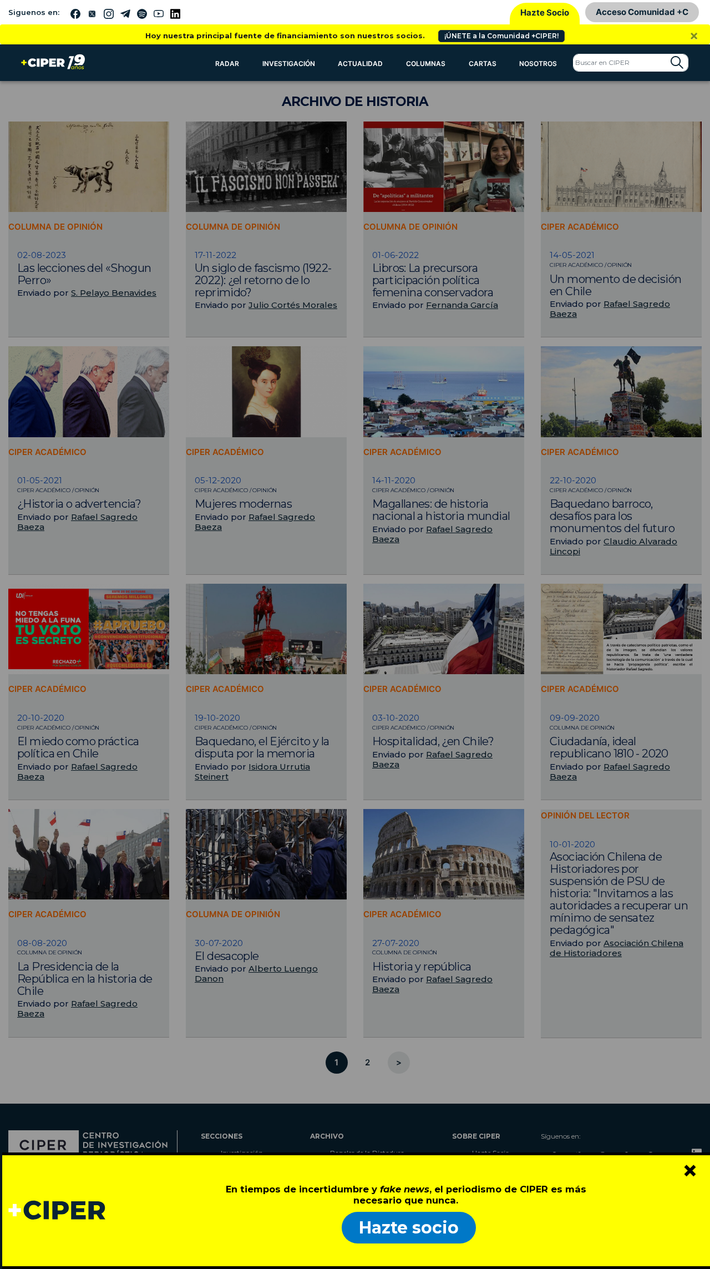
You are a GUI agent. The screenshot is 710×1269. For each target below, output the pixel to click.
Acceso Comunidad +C (642, 12)
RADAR (227, 63)
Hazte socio (409, 1227)
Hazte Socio (544, 12)
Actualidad (360, 63)
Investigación (288, 63)
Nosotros (538, 63)
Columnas (425, 63)
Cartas (482, 63)
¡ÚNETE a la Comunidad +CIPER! (501, 36)
